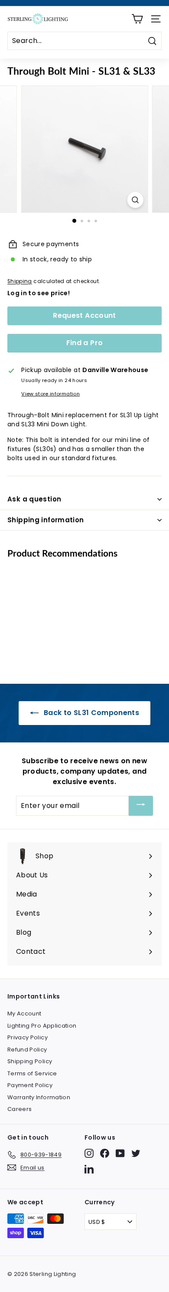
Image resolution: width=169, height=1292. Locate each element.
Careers (19, 1109)
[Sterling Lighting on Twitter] (135, 1153)
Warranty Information (38, 1097)
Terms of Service (32, 1073)
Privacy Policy (27, 1037)
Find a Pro (84, 343)
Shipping (19, 281)
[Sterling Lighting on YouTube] (120, 1153)
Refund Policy (27, 1049)
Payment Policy (29, 1085)
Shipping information (45, 519)
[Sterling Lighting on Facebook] (104, 1153)
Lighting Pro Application (41, 1026)
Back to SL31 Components (90, 713)
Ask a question (34, 499)
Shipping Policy (29, 1061)
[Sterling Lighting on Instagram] (89, 1153)
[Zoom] (135, 200)
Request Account (84, 315)
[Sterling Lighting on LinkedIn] (89, 1168)
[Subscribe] (141, 806)
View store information (50, 393)
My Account (24, 1013)
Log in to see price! (38, 293)
